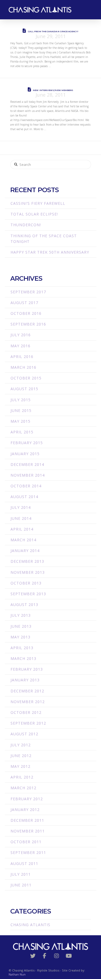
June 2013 (21, 626)
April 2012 (22, 777)
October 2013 (26, 583)
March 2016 (23, 367)
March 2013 (23, 658)
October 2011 (26, 841)
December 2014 (27, 464)
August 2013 (24, 604)
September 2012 (28, 723)
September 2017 (28, 291)
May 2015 (20, 421)
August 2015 (24, 388)
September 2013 (28, 593)
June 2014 (21, 518)
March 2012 (23, 787)
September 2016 (28, 324)
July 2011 (21, 874)
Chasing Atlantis (30, 924)
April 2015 (22, 431)
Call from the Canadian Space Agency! (53, 31)
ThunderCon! (26, 224)
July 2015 (21, 399)
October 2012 (26, 712)
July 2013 (21, 615)
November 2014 (28, 475)
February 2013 (27, 669)
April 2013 (22, 647)
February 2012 (27, 798)
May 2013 (20, 637)
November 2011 (28, 831)
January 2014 (25, 550)
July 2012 (21, 744)
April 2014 (22, 529)
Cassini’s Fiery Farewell (38, 203)
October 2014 (26, 485)
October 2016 (26, 313)
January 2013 (25, 679)
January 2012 (25, 809)
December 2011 (27, 820)
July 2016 (21, 334)
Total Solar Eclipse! (34, 214)
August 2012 (24, 733)
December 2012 (27, 690)
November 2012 (28, 701)
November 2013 (28, 572)
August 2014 (24, 496)
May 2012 (20, 766)
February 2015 (27, 442)
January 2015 (25, 453)
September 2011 (28, 852)
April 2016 (22, 356)
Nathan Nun (17, 974)
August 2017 (24, 302)
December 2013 (27, 561)
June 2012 (21, 755)
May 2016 (20, 345)
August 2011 (24, 863)
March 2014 (23, 539)
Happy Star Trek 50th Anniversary (50, 252)
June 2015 (21, 410)
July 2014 (21, 507)
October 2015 (26, 378)
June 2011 (21, 884)
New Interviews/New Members (53, 90)
